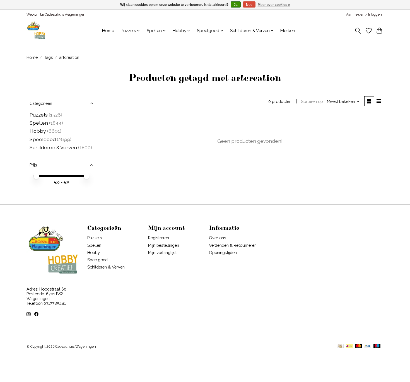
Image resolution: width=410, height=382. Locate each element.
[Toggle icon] (358, 31)
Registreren (158, 237)
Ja (236, 5)
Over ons (217, 237)
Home (108, 30)
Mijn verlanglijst (162, 252)
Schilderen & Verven (53, 147)
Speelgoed (43, 139)
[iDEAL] (349, 346)
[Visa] (367, 346)
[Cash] (340, 346)
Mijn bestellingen (163, 245)
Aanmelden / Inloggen (364, 14)
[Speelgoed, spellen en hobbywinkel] (36, 30)
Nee (249, 5)
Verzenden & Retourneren (233, 245)
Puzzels (39, 115)
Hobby (38, 131)
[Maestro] (377, 346)
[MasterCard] (358, 346)
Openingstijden (223, 252)
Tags (48, 57)
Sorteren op (312, 101)
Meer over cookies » (274, 5)
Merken (287, 30)
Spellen (39, 123)
